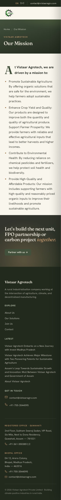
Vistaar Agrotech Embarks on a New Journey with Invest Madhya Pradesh (29, 347)
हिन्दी (22, 3)
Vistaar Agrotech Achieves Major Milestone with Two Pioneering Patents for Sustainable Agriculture (28, 359)
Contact (9, 329)
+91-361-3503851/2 (19, 444)
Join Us (9, 323)
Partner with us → (18, 252)
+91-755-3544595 (19, 405)
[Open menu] (55, 13)
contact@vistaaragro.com (43, 3)
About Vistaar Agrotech (17, 381)
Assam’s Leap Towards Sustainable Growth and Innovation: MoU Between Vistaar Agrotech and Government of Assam (30, 372)
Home (7, 29)
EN (17, 3)
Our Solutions (12, 318)
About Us (10, 312)
